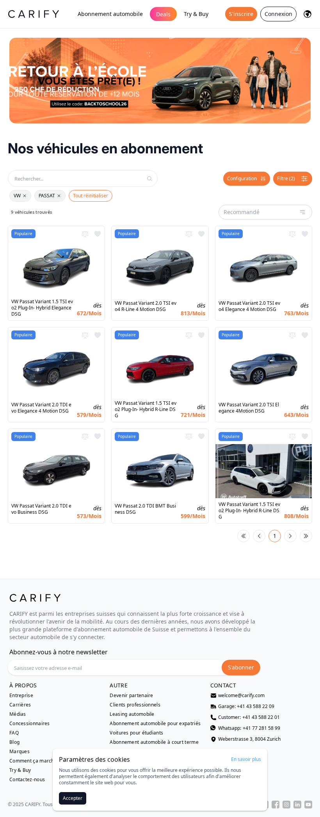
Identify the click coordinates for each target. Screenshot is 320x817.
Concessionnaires (29, 723)
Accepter (72, 798)
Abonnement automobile (110, 14)
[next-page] (290, 536)
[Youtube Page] (308, 804)
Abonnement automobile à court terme (154, 742)
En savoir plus (246, 759)
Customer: (249, 717)
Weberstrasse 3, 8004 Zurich (249, 739)
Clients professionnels (135, 705)
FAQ (14, 733)
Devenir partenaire (131, 695)
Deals (163, 14)
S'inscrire (241, 14)
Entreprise (21, 695)
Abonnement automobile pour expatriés (155, 723)
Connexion (278, 14)
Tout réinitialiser (90, 195)
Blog (14, 742)
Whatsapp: (249, 728)
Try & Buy (196, 14)
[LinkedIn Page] (297, 804)
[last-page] (306, 536)
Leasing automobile (132, 714)
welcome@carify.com (241, 695)
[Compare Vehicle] (85, 234)
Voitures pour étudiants (136, 733)
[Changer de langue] (307, 14)
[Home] (33, 14)
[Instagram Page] (286, 804)
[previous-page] (259, 536)
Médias (17, 714)
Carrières (20, 705)
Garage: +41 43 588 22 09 (246, 706)
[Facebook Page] (275, 804)
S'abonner (241, 667)
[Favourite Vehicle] (97, 234)
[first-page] (243, 536)
